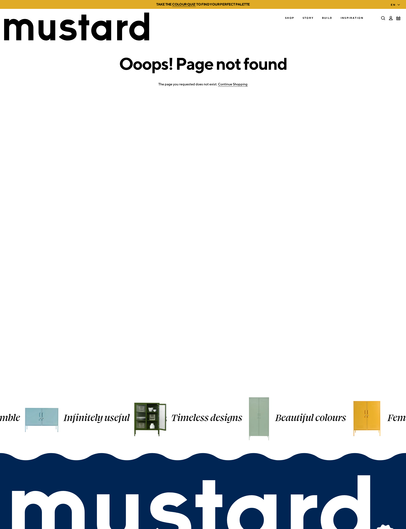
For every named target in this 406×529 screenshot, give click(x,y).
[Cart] (398, 18)
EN (393, 4)
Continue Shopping (232, 84)
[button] (289, 18)
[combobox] (396, 3)
